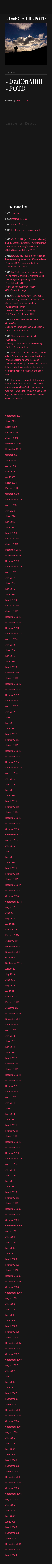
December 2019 (13, 550)
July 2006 (10, 1438)
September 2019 (13, 566)
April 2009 (10, 1253)
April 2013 (10, 991)
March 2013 (11, 996)
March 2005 (11, 1527)
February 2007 (12, 1399)
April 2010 (10, 1186)
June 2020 (10, 516)
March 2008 (11, 1326)
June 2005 (10, 1510)
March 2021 (11, 482)
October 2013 (12, 957)
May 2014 (10, 918)
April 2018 (10, 661)
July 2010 (10, 1170)
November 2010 (13, 1147)
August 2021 (11, 466)
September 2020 (13, 499)
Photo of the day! (19, 224)
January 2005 (11, 1538)
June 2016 (10, 784)
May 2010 (10, 1181)
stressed (15, 213)
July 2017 (10, 712)
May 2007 (10, 1382)
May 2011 (10, 1114)
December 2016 (13, 751)
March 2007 (11, 1393)
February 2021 (12, 488)
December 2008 (13, 1276)
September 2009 (13, 1225)
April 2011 (10, 1119)
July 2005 (10, 1505)
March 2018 (11, 667)
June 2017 (10, 717)
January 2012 (11, 1069)
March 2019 (11, 600)
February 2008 (12, 1332)
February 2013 (12, 1002)
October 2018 (12, 628)
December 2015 (13, 818)
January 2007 (11, 1404)
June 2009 (10, 1242)
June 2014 (10, 913)
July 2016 (10, 779)
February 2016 (12, 806)
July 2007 (10, 1371)
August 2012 (11, 1030)
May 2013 (10, 985)
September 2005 (13, 1494)
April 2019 (10, 594)
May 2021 (10, 471)
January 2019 (11, 611)
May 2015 (10, 857)
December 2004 (13, 1544)
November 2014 (13, 890)
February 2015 (12, 873)
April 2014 (10, 924)
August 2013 (11, 968)
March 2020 (11, 533)
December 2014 (13, 885)
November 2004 (13, 1549)
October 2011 (12, 1086)
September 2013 (13, 963)
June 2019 (10, 583)
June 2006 (10, 1443)
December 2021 (13, 443)
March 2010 (11, 1192)
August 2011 (11, 1097)
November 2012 (13, 1019)
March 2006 (11, 1460)
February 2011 (12, 1130)
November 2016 (13, 756)
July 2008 (10, 1304)
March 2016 (11, 801)
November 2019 (13, 555)
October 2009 (12, 1220)
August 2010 (11, 1164)
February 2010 (12, 1197)
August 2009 (11, 1231)
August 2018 (11, 639)
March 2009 (11, 1259)
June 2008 (10, 1309)
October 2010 (12, 1153)
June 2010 (10, 1175)
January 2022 (11, 438)
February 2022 (12, 432)
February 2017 (12, 739)
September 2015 (13, 834)
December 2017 (13, 684)
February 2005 (12, 1533)
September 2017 (13, 700)
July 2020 (10, 510)
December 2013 (13, 946)
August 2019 (11, 572)
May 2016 (10, 790)
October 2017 (12, 695)
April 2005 (10, 1521)
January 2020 (11, 544)
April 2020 (10, 527)
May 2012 (10, 1047)
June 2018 (10, 650)
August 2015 (11, 840)
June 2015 (10, 851)
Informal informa (19, 219)
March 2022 (11, 427)
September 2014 (13, 901)
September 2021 (13, 460)
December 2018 (13, 617)
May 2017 (10, 723)
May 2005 (10, 1516)
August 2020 (11, 505)
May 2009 (10, 1248)
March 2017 (11, 734)
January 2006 (11, 1471)
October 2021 (12, 455)
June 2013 (10, 980)
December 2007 (13, 1343)
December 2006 (13, 1410)
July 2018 (10, 644)
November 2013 (13, 952)
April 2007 (10, 1387)
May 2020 (10, 522)
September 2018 (13, 633)
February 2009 (12, 1264)
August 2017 (11, 706)
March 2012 (11, 1058)
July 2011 (10, 1103)
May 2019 (10, 589)
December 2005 (13, 1477)
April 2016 (10, 795)
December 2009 (13, 1209)
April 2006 (10, 1454)
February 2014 (12, 935)
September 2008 (13, 1292)
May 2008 (10, 1315)
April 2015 (10, 862)
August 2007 (11, 1365)
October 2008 (12, 1287)
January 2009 (11, 1270)
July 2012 (10, 1035)
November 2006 (13, 1415)
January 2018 (11, 678)
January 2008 (11, 1337)
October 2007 (12, 1354)
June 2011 (10, 1108)
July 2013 (10, 974)
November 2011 (13, 1080)
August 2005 (11, 1499)
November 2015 (13, 823)
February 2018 (12, 672)
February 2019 (12, 605)
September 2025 (13, 415)
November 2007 (13, 1348)
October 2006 (12, 1421)
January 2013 (11, 1008)
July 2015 (10, 846)
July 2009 (10, 1237)
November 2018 (13, 622)
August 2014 (11, 907)
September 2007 (13, 1359)
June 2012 (10, 1041)
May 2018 (10, 656)
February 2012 (12, 1063)
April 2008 (10, 1320)
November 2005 (13, 1482)
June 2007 (10, 1376)
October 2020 (12, 494)
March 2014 (11, 929)
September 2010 (13, 1158)
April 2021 (10, 477)
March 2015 (11, 868)
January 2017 (11, 745)
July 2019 (10, 577)
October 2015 (12, 829)
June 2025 (10, 421)
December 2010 (13, 1142)
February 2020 (12, 538)
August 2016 (11, 773)
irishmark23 (22, 100)
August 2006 (11, 1432)
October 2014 (12, 896)
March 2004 (11, 1555)
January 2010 (11, 1203)
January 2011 (11, 1136)
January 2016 (11, 812)
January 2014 (11, 941)
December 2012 (13, 1013)
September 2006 (13, 1426)
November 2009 (13, 1214)
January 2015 (11, 879)
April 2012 (10, 1052)
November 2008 (13, 1281)
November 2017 (13, 689)
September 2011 (13, 1091)
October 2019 (12, 561)
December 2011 (13, 1075)
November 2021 (13, 449)
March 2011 (11, 1125)
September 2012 (13, 1024)
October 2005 (12, 1488)
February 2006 (12, 1466)
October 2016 (12, 762)
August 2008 (11, 1298)
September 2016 (13, 767)
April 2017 (10, 728)
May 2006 (10, 1449)
